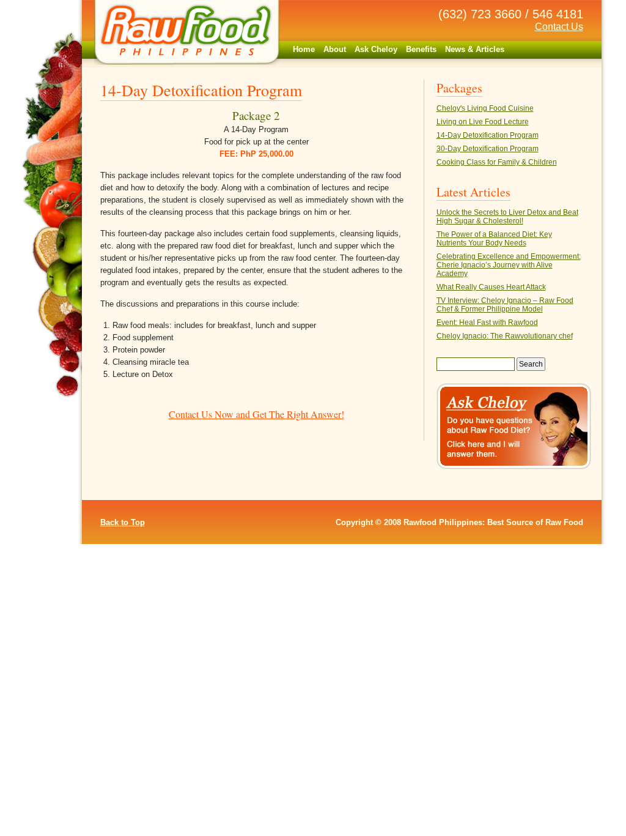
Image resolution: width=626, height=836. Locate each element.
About (334, 49)
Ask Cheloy (376, 49)
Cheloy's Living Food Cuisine (485, 108)
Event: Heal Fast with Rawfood (487, 322)
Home (304, 49)
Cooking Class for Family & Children (496, 162)
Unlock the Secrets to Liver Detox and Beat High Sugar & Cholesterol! (507, 216)
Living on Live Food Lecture (482, 122)
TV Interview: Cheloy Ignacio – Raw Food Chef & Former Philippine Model (504, 304)
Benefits (421, 49)
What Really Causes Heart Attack (491, 287)
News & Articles (474, 49)
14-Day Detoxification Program (487, 135)
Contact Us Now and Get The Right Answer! (256, 414)
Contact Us (559, 26)
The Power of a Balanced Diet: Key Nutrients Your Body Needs (494, 238)
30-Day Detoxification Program (487, 148)
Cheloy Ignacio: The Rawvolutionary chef (504, 336)
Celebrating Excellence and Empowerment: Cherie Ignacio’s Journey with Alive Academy (508, 265)
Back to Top (122, 522)
